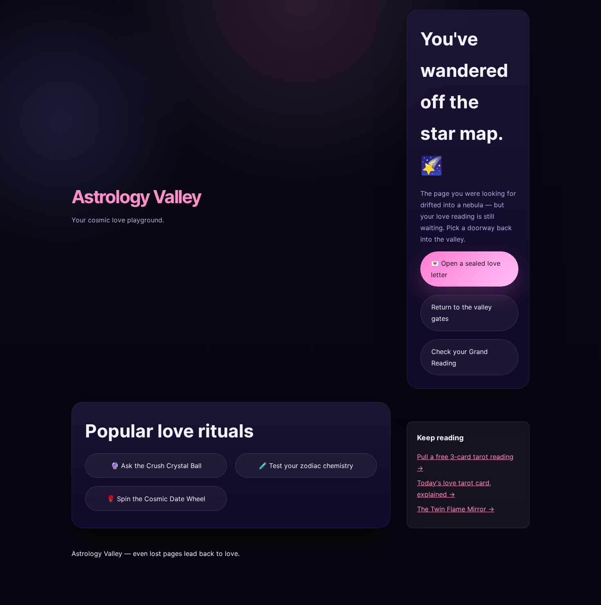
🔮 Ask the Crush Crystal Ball (156, 466)
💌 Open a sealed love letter (465, 269)
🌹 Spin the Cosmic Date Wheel (156, 499)
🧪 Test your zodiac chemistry (306, 466)
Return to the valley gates (461, 313)
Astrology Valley (136, 197)
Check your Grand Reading (459, 357)
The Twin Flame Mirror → (455, 509)
